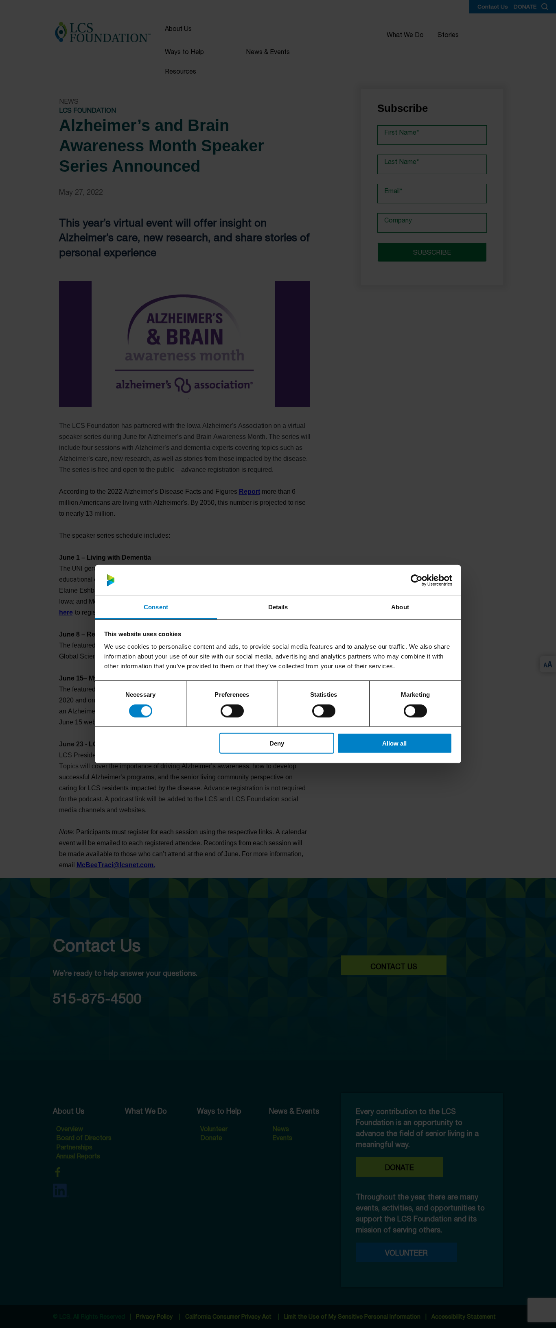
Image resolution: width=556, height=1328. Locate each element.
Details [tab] (278, 607)
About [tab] (400, 607)
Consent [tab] (156, 607)
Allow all (394, 743)
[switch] (232, 710)
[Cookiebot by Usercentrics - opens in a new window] (416, 580)
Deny (276, 743)
